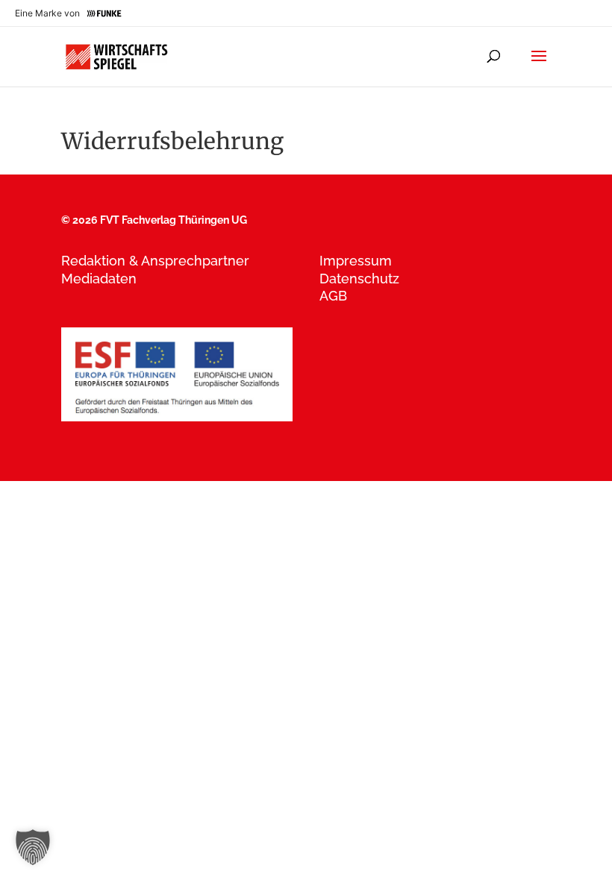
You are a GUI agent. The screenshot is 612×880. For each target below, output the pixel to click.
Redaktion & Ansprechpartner (155, 260)
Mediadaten (99, 278)
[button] (33, 847)
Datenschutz (359, 278)
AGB (333, 296)
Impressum (355, 260)
